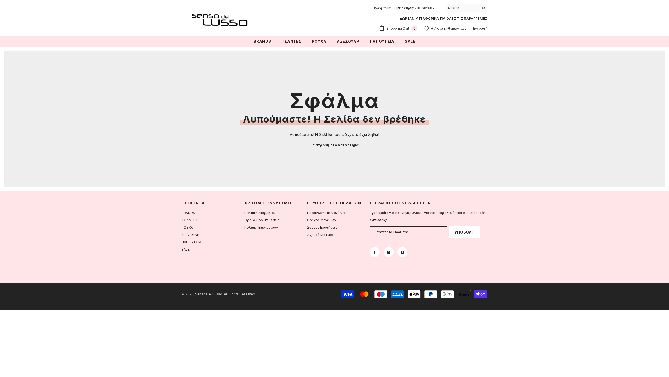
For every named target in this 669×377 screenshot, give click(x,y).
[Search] (466, 8)
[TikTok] (402, 252)
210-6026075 (425, 8)
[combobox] (462, 8)
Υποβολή (464, 232)
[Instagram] (389, 252)
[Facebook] (375, 252)
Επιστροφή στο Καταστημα (334, 145)
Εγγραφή (480, 28)
